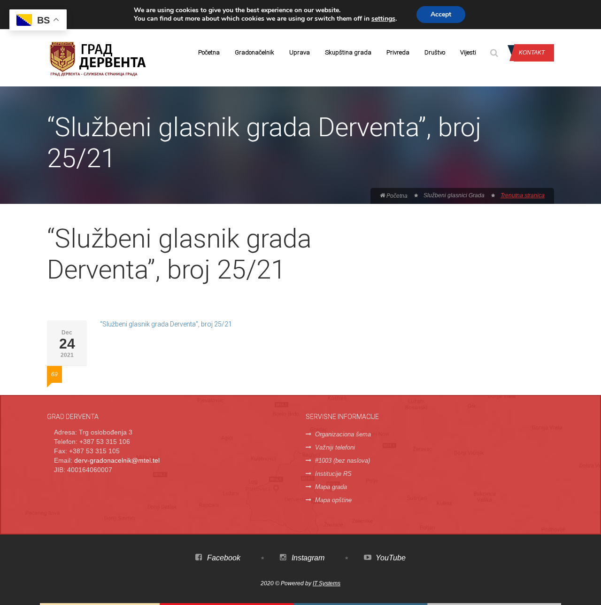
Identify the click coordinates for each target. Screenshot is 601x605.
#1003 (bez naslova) (342, 460)
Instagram (307, 558)
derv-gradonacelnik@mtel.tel (117, 460)
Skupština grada (348, 52)
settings (383, 19)
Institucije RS (333, 473)
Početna (209, 52)
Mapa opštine (333, 500)
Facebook (222, 558)
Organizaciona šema (343, 434)
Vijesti (468, 52)
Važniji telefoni (335, 447)
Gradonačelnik (254, 52)
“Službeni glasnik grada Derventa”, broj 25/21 (166, 324)
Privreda (397, 52)
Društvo (434, 52)
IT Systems (326, 583)
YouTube (390, 558)
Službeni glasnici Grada (454, 195)
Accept (441, 14)
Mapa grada (331, 486)
